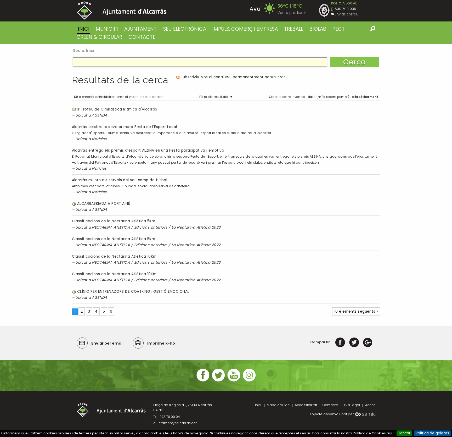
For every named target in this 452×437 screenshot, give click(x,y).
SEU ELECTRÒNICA (184, 28)
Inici (83, 28)
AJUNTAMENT (140, 28)
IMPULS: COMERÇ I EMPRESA (245, 28)
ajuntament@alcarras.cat (175, 423)
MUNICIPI (107, 28)
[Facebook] (340, 342)
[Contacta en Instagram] (249, 380)
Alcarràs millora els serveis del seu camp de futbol (119, 180)
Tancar (404, 433)
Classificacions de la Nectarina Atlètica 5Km (113, 221)
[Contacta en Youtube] (234, 380)
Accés (370, 405)
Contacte (330, 405)
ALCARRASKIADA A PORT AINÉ (103, 203)
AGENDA (99, 115)
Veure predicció (292, 12)
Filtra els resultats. (214, 97)
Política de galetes (432, 433)
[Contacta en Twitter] (218, 380)
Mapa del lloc (278, 405)
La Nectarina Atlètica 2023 (196, 227)
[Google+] (367, 342)
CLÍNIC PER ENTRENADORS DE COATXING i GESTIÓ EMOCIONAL (133, 291)
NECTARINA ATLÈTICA (111, 227)
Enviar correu (346, 14)
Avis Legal (351, 405)
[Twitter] (354, 342)
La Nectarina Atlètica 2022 (196, 244)
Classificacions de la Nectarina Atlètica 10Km (114, 256)
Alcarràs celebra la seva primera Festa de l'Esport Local (124, 126)
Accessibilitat (306, 405)
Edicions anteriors (150, 227)
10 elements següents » (356, 311)
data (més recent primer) (328, 97)
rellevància (297, 97)
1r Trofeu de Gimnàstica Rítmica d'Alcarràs (117, 109)
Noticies (99, 138)
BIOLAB (317, 28)
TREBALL (293, 28)
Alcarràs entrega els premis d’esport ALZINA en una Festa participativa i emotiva (148, 150)
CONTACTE (141, 37)
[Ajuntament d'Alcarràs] (122, 10)
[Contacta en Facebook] (203, 380)
